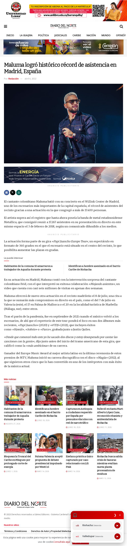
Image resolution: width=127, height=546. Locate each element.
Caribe (77, 35)
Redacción (13, 78)
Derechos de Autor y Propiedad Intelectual (51, 531)
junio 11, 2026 (105, 427)
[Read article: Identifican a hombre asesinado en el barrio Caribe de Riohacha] (49, 396)
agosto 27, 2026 (12, 424)
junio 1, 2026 (11, 471)
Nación (91, 35)
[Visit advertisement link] (63, 10)
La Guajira (26, 35)
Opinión (121, 35)
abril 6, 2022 (30, 78)
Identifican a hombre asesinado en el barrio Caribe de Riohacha (47, 412)
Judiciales (60, 35)
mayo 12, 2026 (105, 478)
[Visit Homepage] (63, 26)
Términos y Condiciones (15, 531)
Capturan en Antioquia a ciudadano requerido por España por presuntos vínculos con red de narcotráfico (79, 415)
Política (43, 35)
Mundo (105, 35)
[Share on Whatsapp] (18, 192)
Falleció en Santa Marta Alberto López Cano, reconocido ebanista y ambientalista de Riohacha (110, 415)
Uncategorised (15, 402)
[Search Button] (121, 26)
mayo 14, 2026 (43, 471)
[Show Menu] (5, 26)
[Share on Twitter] (12, 192)
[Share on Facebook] (6, 192)
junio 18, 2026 (43, 420)
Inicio (10, 35)
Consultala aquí (61, 541)
